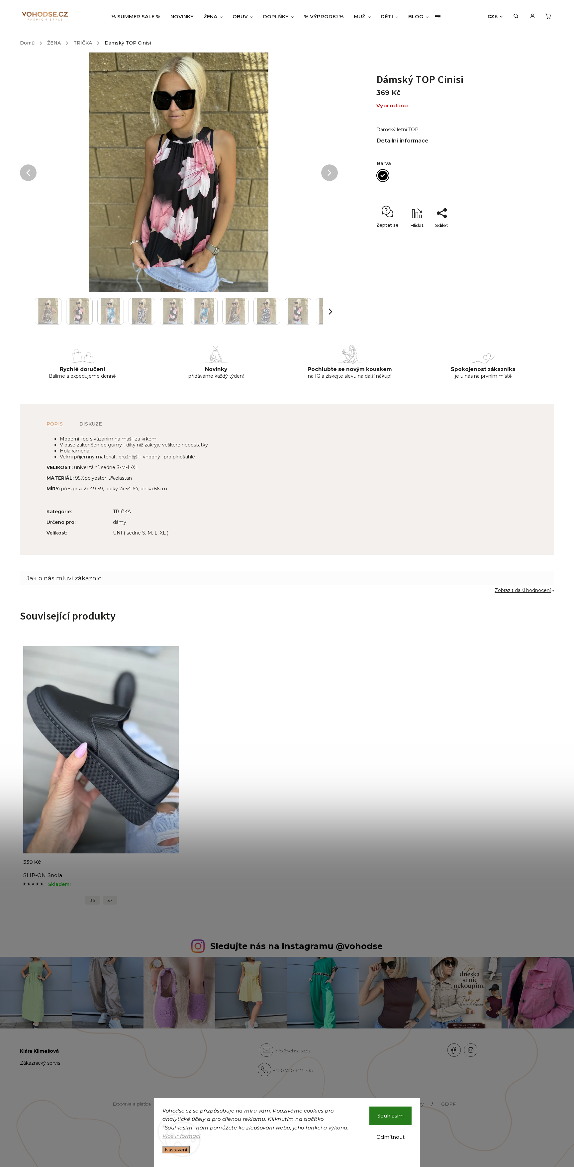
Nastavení (176, 1149)
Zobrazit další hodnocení (523, 590)
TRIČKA (122, 512)
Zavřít (500, 237)
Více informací (181, 1136)
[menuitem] (138, 16)
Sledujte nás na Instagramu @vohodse (296, 946)
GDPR (448, 1104)
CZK (493, 16)
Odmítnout (390, 1137)
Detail (166, 866)
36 (92, 900)
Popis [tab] (55, 424)
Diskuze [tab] (90, 424)
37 (110, 900)
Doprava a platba (132, 1104)
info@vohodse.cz (293, 1051)
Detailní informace (402, 140)
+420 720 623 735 (293, 1070)
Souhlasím (390, 1116)
